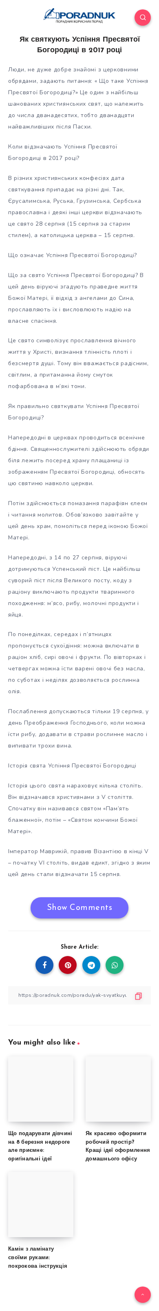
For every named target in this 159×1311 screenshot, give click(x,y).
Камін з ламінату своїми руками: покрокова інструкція (37, 1258)
